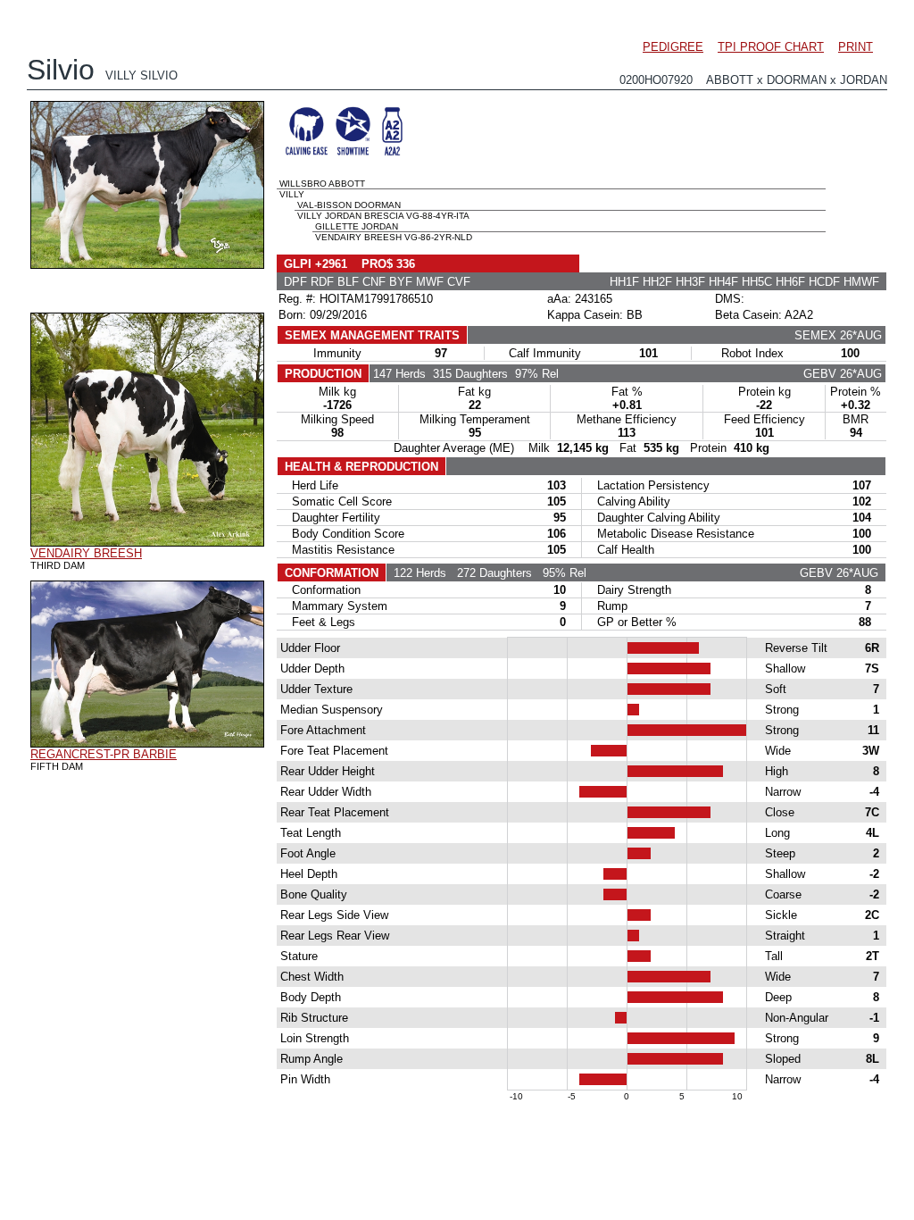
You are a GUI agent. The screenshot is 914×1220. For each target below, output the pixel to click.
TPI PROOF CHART (771, 47)
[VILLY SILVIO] (147, 264)
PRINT (855, 47)
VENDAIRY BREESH (86, 553)
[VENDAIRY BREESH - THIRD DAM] (147, 542)
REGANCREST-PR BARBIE (103, 754)
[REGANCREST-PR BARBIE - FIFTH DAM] (147, 743)
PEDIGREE (673, 47)
